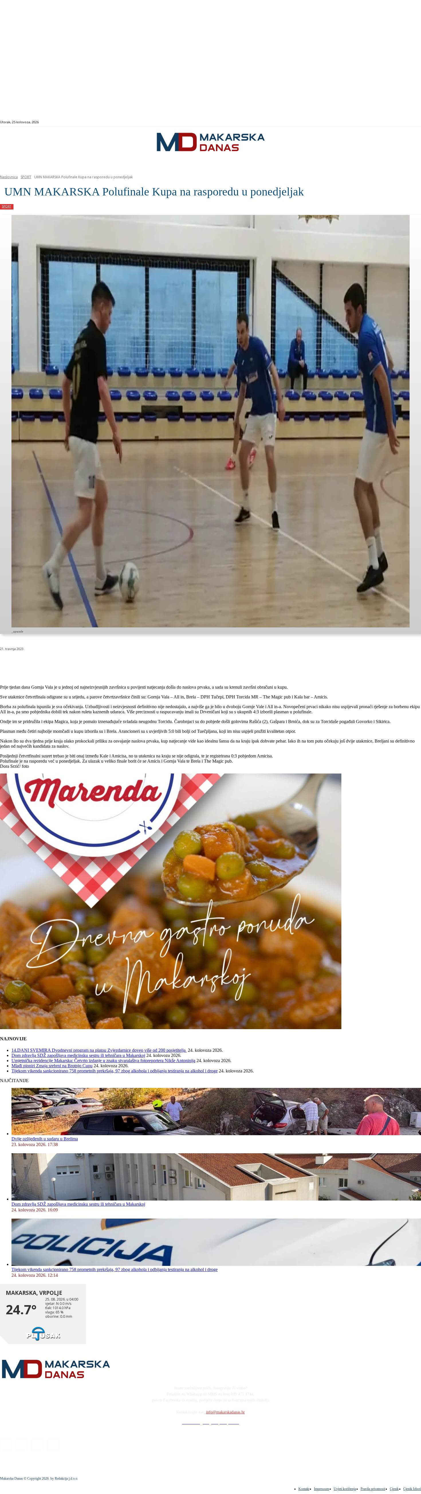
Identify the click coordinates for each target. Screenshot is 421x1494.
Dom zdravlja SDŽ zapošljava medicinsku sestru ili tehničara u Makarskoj (78, 1055)
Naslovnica (9, 177)
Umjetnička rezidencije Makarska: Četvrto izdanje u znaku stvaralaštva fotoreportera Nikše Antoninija (103, 1060)
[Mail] (403, 122)
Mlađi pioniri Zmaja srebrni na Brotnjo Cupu (52, 1065)
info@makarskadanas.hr (225, 1412)
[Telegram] (132, 663)
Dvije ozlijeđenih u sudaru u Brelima (44, 1138)
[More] (153, 663)
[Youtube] (409, 122)
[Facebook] (390, 122)
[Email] (112, 663)
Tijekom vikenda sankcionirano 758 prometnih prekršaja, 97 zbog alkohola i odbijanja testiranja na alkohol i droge (114, 1070)
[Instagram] (397, 122)
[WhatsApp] (91, 663)
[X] (71, 663)
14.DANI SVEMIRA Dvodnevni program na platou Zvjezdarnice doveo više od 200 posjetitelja (99, 1050)
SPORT (26, 177)
